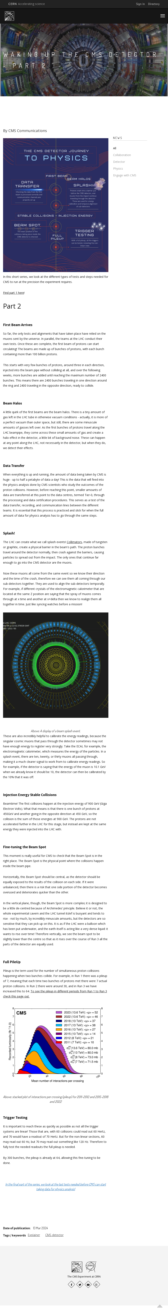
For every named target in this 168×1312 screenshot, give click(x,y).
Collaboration (122, 155)
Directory (154, 4)
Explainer (34, 1235)
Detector (119, 162)
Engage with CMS (124, 175)
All (114, 148)
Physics (118, 168)
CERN (26, 4)
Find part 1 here (13, 293)
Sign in (140, 4)
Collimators (74, 542)
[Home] (9, 16)
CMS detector (54, 1235)
